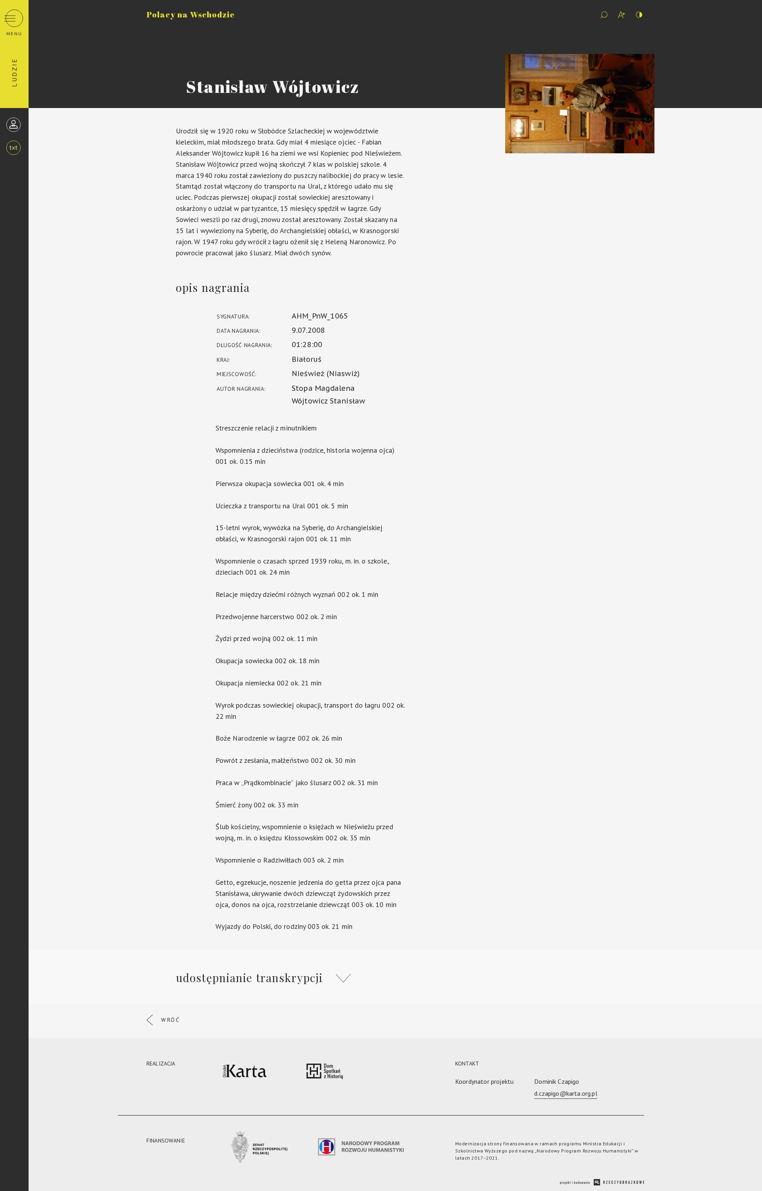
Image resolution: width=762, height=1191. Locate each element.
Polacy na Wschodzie (190, 14)
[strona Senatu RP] (258, 1148)
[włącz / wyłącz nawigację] (14, 18)
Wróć (170, 1019)
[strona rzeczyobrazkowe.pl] (602, 1183)
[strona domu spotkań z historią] (324, 1072)
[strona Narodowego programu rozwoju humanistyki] (361, 1148)
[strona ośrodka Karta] (245, 1072)
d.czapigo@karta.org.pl (565, 1093)
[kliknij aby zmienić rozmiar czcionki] (621, 15)
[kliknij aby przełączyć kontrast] (639, 15)
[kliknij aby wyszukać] (604, 15)
